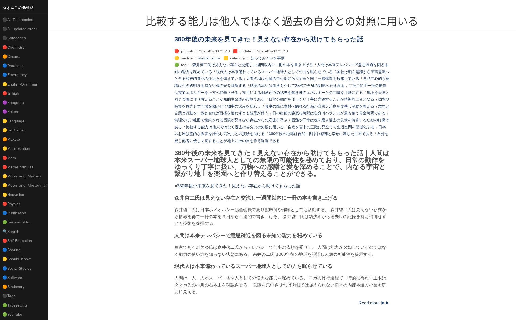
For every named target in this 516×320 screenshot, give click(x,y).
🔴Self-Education (17, 241)
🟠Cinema (11, 56)
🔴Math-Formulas (17, 167)
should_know (209, 58)
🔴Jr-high (10, 93)
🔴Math (9, 158)
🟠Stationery (13, 287)
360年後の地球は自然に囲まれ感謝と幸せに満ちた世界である (321, 133)
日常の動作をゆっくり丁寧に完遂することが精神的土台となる (321, 99)
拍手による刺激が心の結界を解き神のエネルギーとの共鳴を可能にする (302, 92)
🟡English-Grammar (19, 84)
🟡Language (13, 121)
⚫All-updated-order (19, 29)
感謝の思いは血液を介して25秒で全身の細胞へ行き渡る (297, 85)
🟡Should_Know (16, 259)
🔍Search (10, 231)
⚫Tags (8, 296)
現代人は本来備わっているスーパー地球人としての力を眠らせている (274, 72)
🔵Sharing (11, 250)
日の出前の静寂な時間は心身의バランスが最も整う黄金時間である (329, 113)
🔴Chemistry (13, 47)
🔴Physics (11, 204)
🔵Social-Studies (16, 268)
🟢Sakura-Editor (16, 222)
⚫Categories (14, 38)
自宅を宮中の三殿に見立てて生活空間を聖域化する (331, 127)
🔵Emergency (14, 75)
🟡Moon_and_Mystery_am (25, 185)
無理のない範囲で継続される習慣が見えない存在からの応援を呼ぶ (230, 120)
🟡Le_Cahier (13, 130)
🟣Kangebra (13, 102)
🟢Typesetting (14, 305)
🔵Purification (14, 213)
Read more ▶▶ (374, 303)
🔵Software (12, 277)
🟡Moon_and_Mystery (21, 176)
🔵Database (13, 65)
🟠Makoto (11, 139)
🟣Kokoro (10, 111)
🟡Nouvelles (13, 195)
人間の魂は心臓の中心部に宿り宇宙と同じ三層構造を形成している (302, 78)
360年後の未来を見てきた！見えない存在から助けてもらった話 (268, 39)
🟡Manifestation (16, 148)
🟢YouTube (12, 314)
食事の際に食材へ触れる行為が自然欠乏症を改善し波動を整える (319, 106)
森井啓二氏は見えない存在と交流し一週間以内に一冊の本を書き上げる (252, 65)
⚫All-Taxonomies (17, 19)
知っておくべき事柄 (268, 58)
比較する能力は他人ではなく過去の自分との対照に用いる (235, 127)
